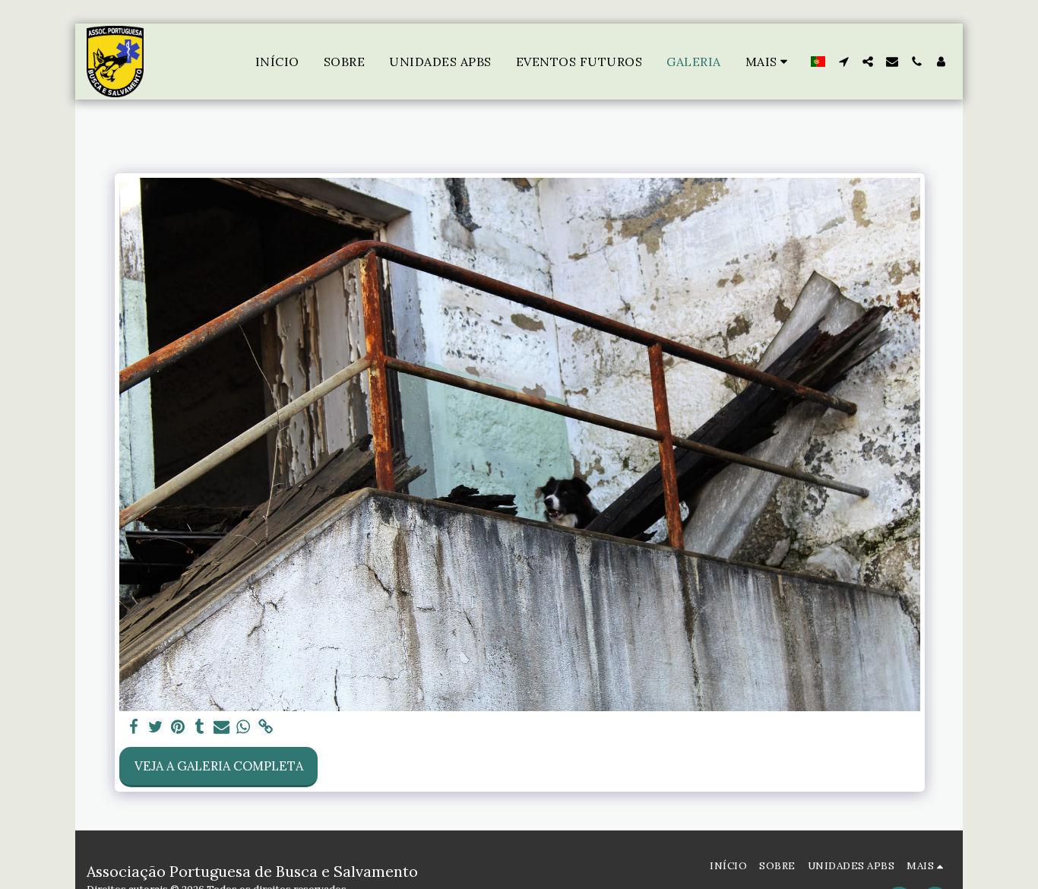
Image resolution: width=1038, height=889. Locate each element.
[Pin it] (177, 727)
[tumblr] (199, 727)
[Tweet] (156, 727)
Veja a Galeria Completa (218, 766)
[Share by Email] (221, 727)
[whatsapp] (244, 727)
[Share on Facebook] (134, 727)
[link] (266, 727)
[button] (843, 61)
